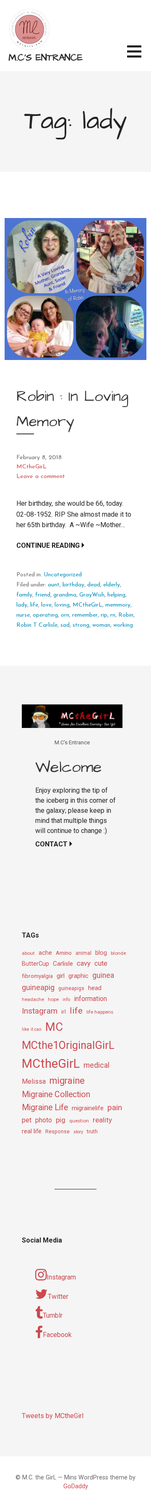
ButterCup (35, 963)
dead (93, 585)
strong (81, 625)
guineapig (38, 987)
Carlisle (63, 963)
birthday (73, 585)
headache (33, 999)
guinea (103, 975)
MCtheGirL (31, 467)
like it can (32, 1029)
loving (62, 605)
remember (85, 615)
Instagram (39, 1011)
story (78, 1132)
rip (104, 615)
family (24, 595)
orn (65, 615)
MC (54, 1027)
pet (26, 1120)
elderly (111, 585)
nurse (23, 615)
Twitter (58, 1296)
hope (53, 999)
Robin (125, 615)
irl (63, 1011)
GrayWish (91, 595)
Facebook (57, 1335)
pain (114, 1107)
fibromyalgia (37, 975)
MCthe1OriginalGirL (68, 1045)
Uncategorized (63, 575)
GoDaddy (75, 1486)
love (46, 605)
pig (60, 1120)
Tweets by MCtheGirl (52, 1416)
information (90, 999)
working (123, 625)
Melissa (34, 1081)
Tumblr (52, 1315)
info (66, 999)
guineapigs (71, 988)
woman (101, 625)
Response (57, 1132)
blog (101, 952)
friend (42, 595)
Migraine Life (45, 1107)
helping (116, 595)
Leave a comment (40, 476)
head (95, 988)
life (34, 605)
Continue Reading (48, 545)
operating (45, 615)
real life (32, 1131)
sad (65, 625)
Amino (64, 952)
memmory (117, 605)
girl (61, 976)
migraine (67, 1080)
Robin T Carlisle (36, 625)
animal (83, 953)
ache (45, 952)
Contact (51, 844)
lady (21, 605)
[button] (139, 56)
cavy (84, 963)
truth (92, 1131)
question (79, 1121)
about (28, 953)
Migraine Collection (56, 1094)
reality (102, 1120)
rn (112, 615)
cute (100, 963)
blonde (118, 953)
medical (96, 1065)
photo (43, 1120)
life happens (99, 1012)
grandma (64, 595)
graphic (78, 976)
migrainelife (88, 1108)
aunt (54, 585)
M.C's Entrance (45, 57)
